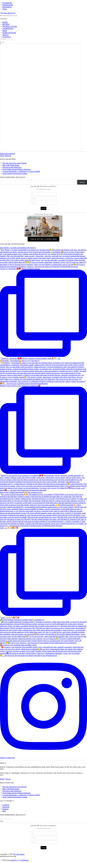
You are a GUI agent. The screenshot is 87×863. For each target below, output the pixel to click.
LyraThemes (24, 860)
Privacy (8, 779)
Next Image (5, 156)
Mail (4, 9)
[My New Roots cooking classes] (43, 226)
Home (5, 22)
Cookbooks (8, 28)
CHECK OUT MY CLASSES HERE (43, 239)
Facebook (7, 3)
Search (82, 182)
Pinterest (7, 7)
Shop (4, 31)
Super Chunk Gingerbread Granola (14, 173)
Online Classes (9, 26)
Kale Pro (14, 860)
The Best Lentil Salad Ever (11, 167)
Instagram (7, 5)
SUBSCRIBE (43, 208)
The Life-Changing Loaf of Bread (14, 163)
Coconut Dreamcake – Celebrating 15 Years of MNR (21, 171)
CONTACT (6, 37)
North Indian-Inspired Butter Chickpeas (16, 169)
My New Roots (18, 854)
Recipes (5, 24)
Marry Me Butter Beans (10, 165)
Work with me (9, 33)
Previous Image (7, 154)
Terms (2, 779)
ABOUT (5, 35)
